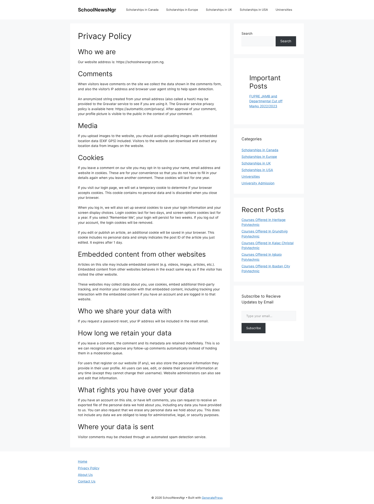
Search (247, 33)
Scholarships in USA (254, 9)
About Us (85, 475)
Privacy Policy (88, 468)
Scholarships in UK (219, 9)
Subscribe (253, 328)
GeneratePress (212, 498)
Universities (284, 9)
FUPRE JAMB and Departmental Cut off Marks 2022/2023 (265, 101)
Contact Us (86, 481)
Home (82, 461)
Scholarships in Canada (142, 9)
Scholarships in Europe (182, 9)
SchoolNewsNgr (97, 10)
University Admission (258, 183)
